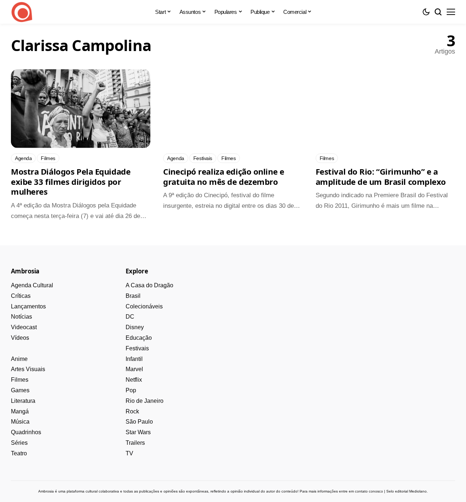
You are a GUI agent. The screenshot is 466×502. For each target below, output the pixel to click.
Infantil (134, 359)
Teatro (19, 453)
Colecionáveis (144, 306)
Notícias (21, 317)
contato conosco (369, 491)
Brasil (133, 296)
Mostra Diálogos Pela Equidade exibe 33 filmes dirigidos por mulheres (70, 181)
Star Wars (138, 432)
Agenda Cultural (32, 285)
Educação (139, 338)
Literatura (23, 401)
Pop (131, 390)
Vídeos (20, 338)
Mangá (20, 411)
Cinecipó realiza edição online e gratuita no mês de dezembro (223, 176)
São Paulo (139, 422)
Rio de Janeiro (144, 401)
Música (20, 422)
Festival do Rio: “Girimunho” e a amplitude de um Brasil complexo (381, 176)
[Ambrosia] (22, 12)
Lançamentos (28, 306)
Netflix (134, 380)
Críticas (21, 296)
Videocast (24, 327)
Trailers (135, 443)
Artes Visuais (28, 369)
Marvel (134, 369)
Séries (19, 443)
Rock (132, 411)
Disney (135, 327)
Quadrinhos (26, 432)
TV (129, 453)
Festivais (137, 348)
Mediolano (418, 491)
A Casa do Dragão (149, 285)
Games (20, 390)
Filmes (19, 380)
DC (130, 317)
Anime (19, 359)
